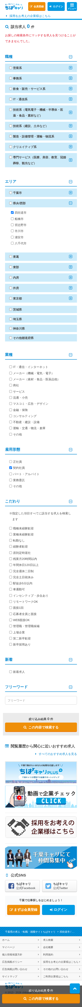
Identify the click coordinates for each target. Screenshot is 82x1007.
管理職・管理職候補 (26, 626)
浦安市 (19, 237)
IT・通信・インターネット (30, 367)
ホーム (6, 940)
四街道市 (20, 212)
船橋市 (19, 219)
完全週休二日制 (23, 571)
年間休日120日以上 (26, 565)
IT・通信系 (20, 99)
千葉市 (17, 192)
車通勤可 (19, 589)
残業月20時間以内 (25, 559)
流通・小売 (20, 397)
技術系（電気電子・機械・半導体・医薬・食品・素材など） (38, 112)
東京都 (17, 298)
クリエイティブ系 (25, 146)
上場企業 (19, 632)
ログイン (58, 6)
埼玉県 (17, 319)
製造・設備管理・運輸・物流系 (33, 136)
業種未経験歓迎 (23, 534)
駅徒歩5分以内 (22, 583)
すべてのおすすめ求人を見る (58, 754)
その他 (17, 434)
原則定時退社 (22, 552)
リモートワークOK (25, 601)
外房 (16, 288)
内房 (16, 277)
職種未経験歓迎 (23, 528)
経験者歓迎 (20, 546)
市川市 (19, 231)
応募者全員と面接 (25, 614)
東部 (16, 267)
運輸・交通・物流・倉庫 (29, 428)
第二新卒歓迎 (22, 638)
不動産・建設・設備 (26, 422)
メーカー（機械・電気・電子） (33, 373)
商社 (16, 385)
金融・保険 (20, 410)
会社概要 (48, 947)
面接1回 (18, 607)
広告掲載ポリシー (12, 961)
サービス (19, 391)
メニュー (72, 8)
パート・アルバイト (26, 474)
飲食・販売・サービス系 (29, 88)
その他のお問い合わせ (55, 969)
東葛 (16, 256)
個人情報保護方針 (12, 954)
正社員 (17, 461)
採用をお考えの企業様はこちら (30, 16)
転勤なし (19, 540)
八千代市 (20, 243)
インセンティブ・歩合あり (30, 595)
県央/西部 (19, 203)
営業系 (17, 68)
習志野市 (20, 225)
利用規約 (48, 954)
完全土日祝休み (23, 577)
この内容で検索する (43, 727)
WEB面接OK (21, 620)
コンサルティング (25, 416)
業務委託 (19, 480)
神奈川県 (19, 328)
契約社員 (19, 467)
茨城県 (17, 309)
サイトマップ (9, 976)
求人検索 (48, 940)
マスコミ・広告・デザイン (30, 403)
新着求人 (19, 671)
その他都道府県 (23, 338)
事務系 (17, 78)
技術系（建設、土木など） (30, 126)
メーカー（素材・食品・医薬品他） (36, 379)
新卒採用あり (22, 644)
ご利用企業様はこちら (55, 976)
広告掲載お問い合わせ (14, 969)
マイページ (8, 947)
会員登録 (39, 6)
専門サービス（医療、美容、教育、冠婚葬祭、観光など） (39, 160)
